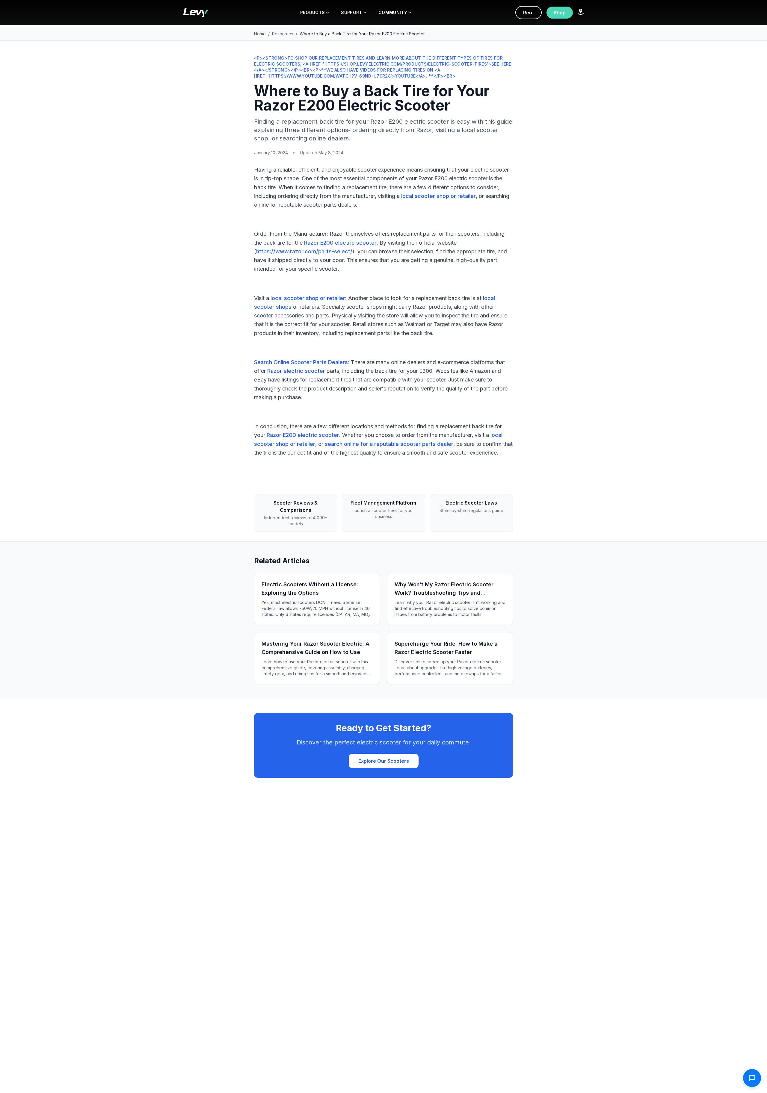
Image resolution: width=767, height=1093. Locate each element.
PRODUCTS (312, 12)
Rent (528, 13)
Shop (560, 13)
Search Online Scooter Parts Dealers (301, 362)
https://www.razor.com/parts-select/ (304, 251)
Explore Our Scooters (383, 761)
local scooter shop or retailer (438, 196)
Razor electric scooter (296, 371)
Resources (282, 33)
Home (260, 33)
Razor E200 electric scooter (340, 243)
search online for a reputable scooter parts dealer (389, 444)
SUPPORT (351, 12)
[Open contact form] (752, 1078)
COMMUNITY (392, 12)
